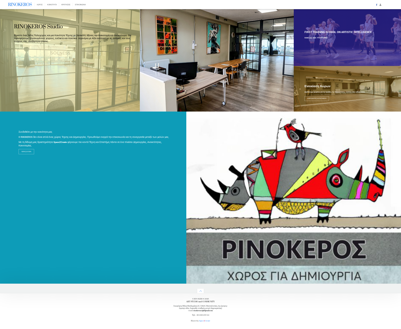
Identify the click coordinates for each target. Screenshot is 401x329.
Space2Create (60, 142)
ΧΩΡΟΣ (40, 5)
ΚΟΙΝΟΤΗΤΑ (52, 5)
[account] (380, 4)
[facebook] (376, 4)
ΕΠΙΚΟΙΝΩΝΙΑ (80, 5)
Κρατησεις (65, 5)
